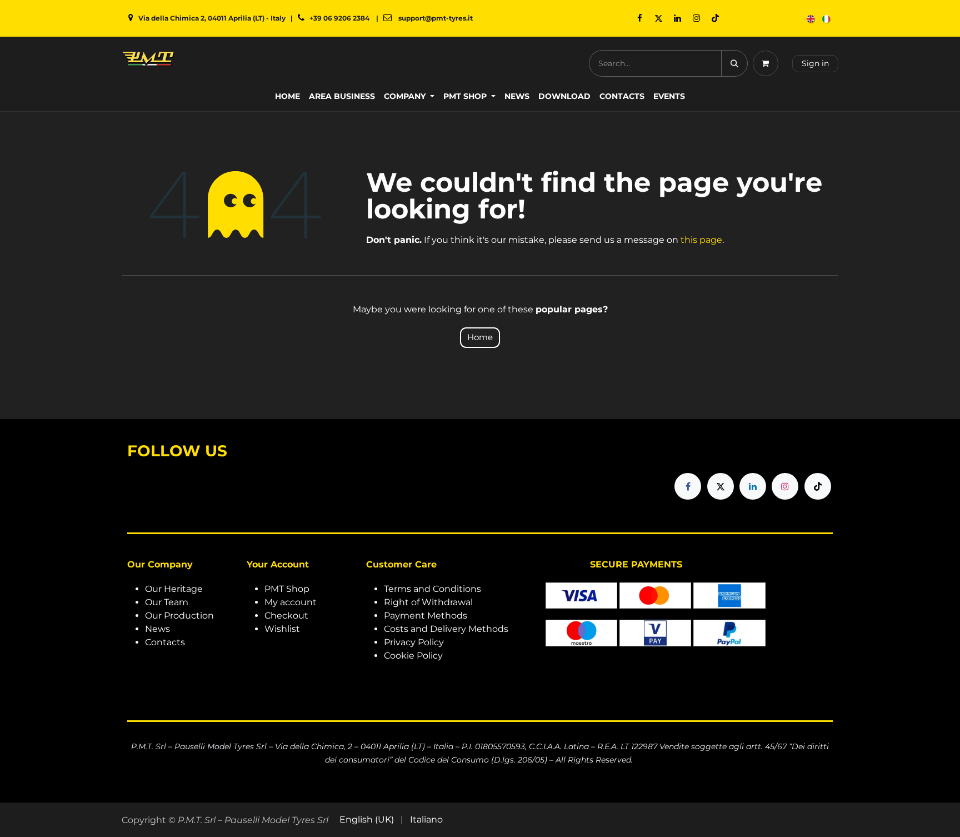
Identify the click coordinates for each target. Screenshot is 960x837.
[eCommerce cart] (768, 63)
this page (701, 240)
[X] (659, 18)
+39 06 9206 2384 (339, 18)
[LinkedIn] (677, 18)
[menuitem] (811, 18)
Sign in (815, 63)
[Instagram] (696, 18)
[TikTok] (715, 18)
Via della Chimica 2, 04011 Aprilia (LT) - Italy (212, 18)
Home (480, 337)
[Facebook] (640, 18)
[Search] (734, 63)
